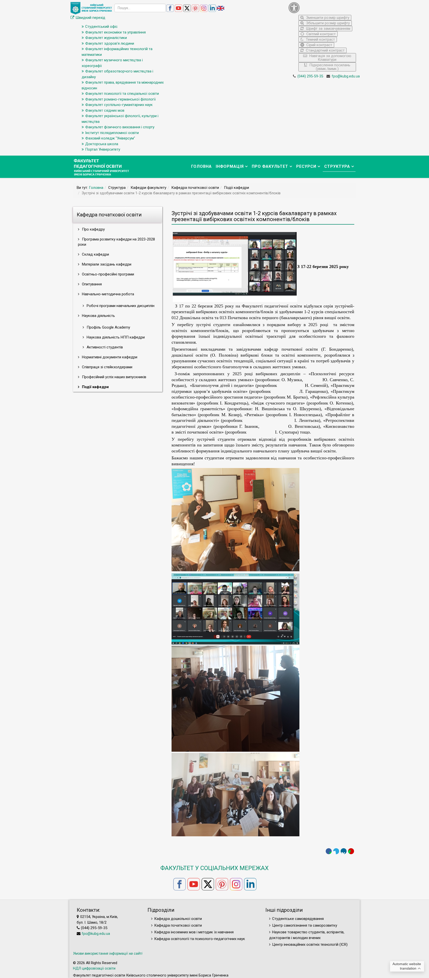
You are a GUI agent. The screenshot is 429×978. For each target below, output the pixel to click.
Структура (337, 166)
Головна (201, 166)
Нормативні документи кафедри (109, 357)
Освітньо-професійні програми (107, 274)
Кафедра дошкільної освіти (178, 918)
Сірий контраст (318, 45)
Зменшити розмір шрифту (327, 17)
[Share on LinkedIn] (344, 851)
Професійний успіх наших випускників (113, 377)
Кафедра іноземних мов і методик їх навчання (194, 932)
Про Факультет (270, 166)
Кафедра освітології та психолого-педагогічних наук (199, 939)
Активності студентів (104, 347)
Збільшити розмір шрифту (327, 23)
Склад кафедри (95, 254)
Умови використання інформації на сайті (108, 953)
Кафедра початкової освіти (178, 925)
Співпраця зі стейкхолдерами (106, 367)
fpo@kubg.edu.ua (346, 76)
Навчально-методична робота (107, 294)
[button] (322, 7)
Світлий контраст (320, 34)
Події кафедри (95, 387)
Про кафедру (93, 229)
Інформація (230, 166)
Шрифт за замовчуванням (327, 28)
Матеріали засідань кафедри (106, 264)
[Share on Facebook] (329, 851)
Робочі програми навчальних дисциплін (120, 306)
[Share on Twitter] (336, 851)
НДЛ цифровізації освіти (94, 968)
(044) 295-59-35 (310, 76)
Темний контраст (320, 39)
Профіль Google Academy (108, 327)
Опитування (91, 284)
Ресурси (306, 166)
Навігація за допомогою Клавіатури (329, 58)
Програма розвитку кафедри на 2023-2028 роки (116, 242)
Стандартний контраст (325, 50)
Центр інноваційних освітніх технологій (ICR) (310, 944)
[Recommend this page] (351, 851)
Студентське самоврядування (298, 918)
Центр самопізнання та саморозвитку (304, 925)
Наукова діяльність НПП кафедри (115, 337)
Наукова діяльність (98, 315)
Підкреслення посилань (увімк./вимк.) (329, 67)
